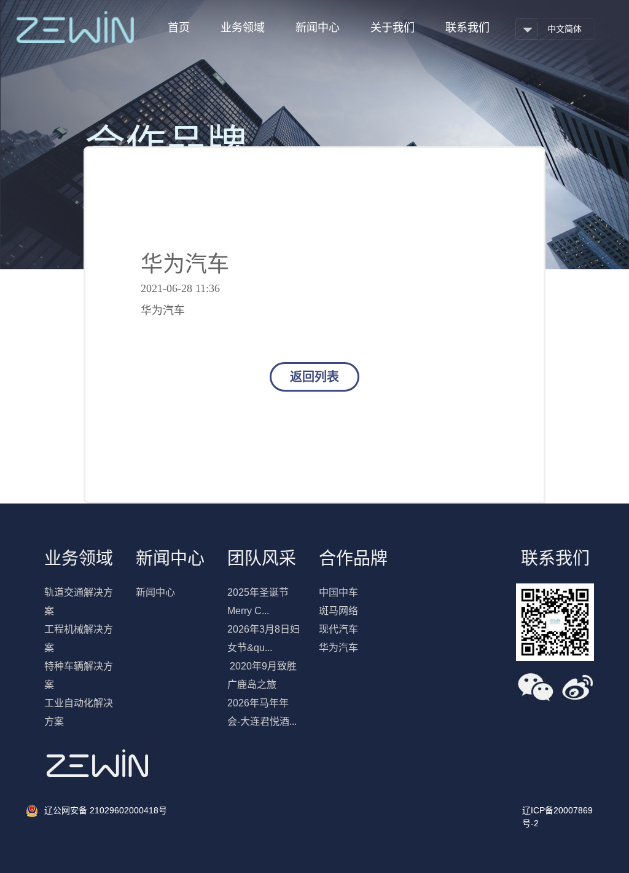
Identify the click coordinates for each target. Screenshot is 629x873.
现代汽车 (338, 629)
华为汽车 (338, 647)
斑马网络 (338, 611)
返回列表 (314, 377)
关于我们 (392, 28)
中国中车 (338, 592)
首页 (179, 28)
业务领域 (243, 28)
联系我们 (467, 28)
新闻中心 (317, 28)
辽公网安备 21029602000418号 (105, 810)
